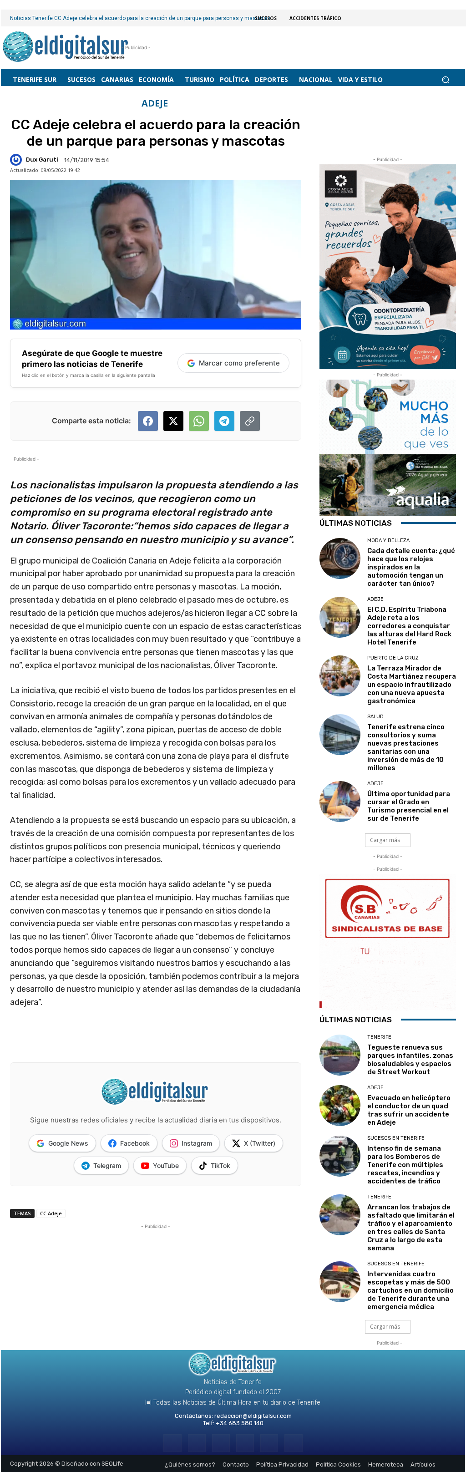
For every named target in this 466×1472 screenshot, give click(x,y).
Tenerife (379, 1037)
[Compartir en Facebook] (148, 421)
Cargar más (385, 840)
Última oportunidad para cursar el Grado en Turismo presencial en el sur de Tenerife (408, 806)
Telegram (107, 1165)
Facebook (135, 1143)
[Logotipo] (65, 47)
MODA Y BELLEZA (388, 540)
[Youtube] (293, 1443)
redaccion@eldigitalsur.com (253, 1415)
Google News (68, 1143)
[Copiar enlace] (250, 421)
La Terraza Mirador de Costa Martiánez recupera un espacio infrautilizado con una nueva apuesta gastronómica (411, 684)
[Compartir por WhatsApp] (199, 421)
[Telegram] (221, 1443)
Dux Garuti (42, 159)
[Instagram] (197, 1443)
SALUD (375, 716)
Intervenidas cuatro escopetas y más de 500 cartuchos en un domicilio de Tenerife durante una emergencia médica (410, 1290)
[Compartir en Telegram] (224, 421)
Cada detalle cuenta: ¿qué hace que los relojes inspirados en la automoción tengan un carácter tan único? (411, 567)
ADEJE (155, 103)
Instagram (197, 1143)
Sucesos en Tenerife (396, 1138)
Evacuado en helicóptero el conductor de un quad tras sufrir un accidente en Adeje (409, 1110)
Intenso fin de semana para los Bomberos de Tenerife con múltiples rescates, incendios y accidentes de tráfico (405, 1164)
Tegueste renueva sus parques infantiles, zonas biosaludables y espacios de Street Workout (410, 1059)
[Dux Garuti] (17, 160)
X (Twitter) (259, 1143)
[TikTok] (245, 1443)
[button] (445, 80)
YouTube (166, 1165)
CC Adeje (51, 1213)
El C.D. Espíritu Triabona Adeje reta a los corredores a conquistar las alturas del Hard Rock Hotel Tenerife (409, 625)
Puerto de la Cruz (393, 657)
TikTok (220, 1165)
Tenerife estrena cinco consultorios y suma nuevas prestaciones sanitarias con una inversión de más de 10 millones (406, 747)
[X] (269, 1443)
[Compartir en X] (173, 421)
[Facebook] (172, 1443)
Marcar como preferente (239, 363)
